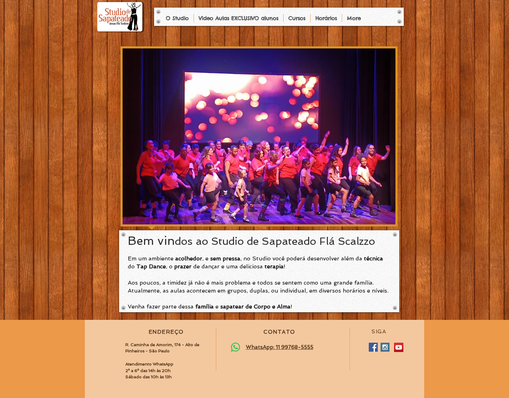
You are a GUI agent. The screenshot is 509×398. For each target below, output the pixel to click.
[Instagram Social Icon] (385, 347)
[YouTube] (398, 347)
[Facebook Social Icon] (373, 347)
